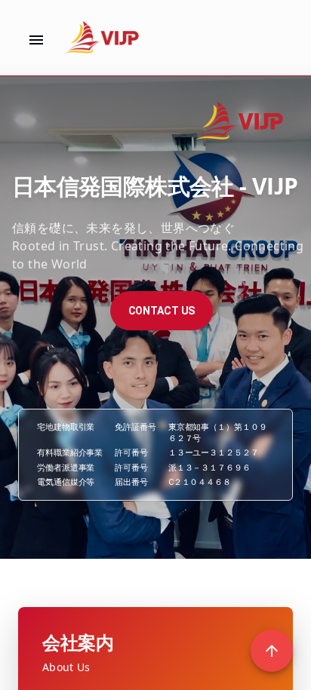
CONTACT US (162, 311)
